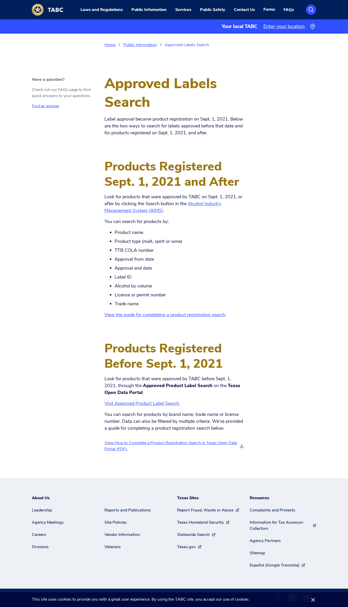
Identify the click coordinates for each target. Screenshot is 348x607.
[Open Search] (311, 10)
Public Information (140, 45)
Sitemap (257, 553)
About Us (41, 498)
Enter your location (284, 26)
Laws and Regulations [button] (102, 9)
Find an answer (45, 106)
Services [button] (183, 9)
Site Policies (115, 522)
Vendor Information (122, 534)
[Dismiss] (313, 599)
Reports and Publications (127, 510)
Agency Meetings (48, 522)
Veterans (112, 547)
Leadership (42, 510)
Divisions (40, 547)
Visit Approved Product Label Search (141, 403)
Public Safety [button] (212, 9)
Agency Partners (265, 541)
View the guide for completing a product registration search (164, 315)
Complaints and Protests (272, 510)
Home (109, 45)
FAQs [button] (289, 9)
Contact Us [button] (244, 9)
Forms (269, 9)
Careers (39, 534)
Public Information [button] (149, 9)
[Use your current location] (312, 26)
